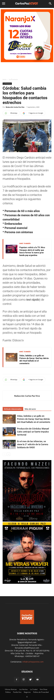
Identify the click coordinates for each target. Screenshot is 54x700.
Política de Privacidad (41, 692)
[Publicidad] (27, 35)
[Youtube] (37, 679)
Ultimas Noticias (11, 689)
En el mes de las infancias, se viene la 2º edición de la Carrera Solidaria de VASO (32, 444)
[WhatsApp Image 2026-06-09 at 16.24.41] (27, 521)
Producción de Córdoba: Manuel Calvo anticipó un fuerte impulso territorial (33, 431)
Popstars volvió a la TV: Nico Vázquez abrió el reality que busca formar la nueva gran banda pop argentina (32, 251)
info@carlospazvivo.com (33, 661)
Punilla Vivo (17, 692)
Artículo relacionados (13, 409)
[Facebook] (16, 679)
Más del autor (30, 409)
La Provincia (13, 79)
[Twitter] (30, 679)
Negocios (27, 692)
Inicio (4, 79)
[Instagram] (23, 679)
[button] (50, 3)
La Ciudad (33, 689)
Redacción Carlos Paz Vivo (15, 107)
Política (8, 692)
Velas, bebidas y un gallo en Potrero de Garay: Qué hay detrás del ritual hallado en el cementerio (34, 359)
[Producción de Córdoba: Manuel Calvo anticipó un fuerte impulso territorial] (9, 431)
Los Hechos (23, 689)
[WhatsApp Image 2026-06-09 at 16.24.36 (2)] (27, 583)
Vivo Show (43, 689)
